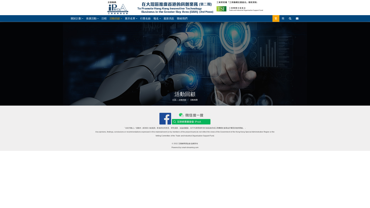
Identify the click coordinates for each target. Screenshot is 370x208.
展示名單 (130, 18)
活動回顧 (115, 18)
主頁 (174, 100)
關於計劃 (76, 18)
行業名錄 (145, 18)
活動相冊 (193, 100)
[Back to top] (362, 200)
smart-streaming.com (190, 147)
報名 (156, 18)
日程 (104, 18)
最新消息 (169, 18)
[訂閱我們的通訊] (297, 18)
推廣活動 (91, 18)
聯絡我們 (182, 18)
